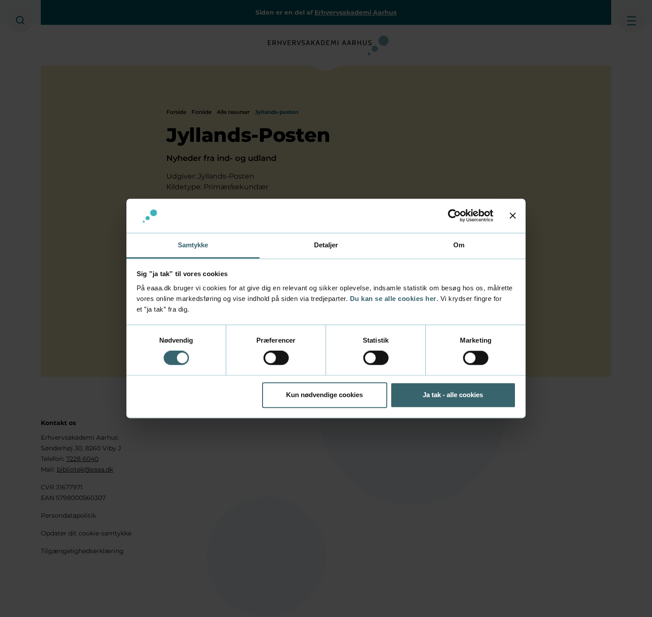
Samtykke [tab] (193, 245)
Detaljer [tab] (326, 245)
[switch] (276, 358)
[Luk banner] (513, 216)
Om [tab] (458, 245)
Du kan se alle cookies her (393, 298)
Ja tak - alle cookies (453, 394)
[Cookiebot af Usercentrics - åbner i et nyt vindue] (454, 216)
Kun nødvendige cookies (324, 394)
